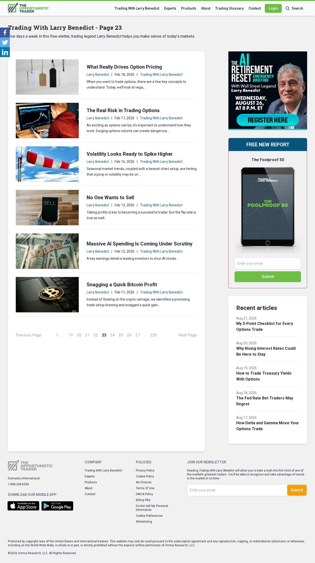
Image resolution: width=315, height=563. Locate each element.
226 (153, 335)
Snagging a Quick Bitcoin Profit (122, 285)
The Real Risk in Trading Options (123, 110)
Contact (255, 8)
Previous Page (28, 335)
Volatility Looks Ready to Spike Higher (130, 154)
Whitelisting (144, 521)
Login (273, 8)
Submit (268, 276)
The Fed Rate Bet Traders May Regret (264, 401)
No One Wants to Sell (110, 197)
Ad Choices (144, 482)
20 (79, 335)
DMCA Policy (144, 494)
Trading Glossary (229, 8)
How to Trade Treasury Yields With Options (264, 376)
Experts (170, 8)
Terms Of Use (145, 488)
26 (129, 335)
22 (96, 335)
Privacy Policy (145, 470)
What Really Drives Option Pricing (124, 67)
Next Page (188, 335)
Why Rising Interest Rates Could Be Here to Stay (266, 351)
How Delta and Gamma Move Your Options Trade (267, 426)
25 (121, 335)
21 (87, 335)
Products (188, 8)
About (205, 8)
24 (112, 335)
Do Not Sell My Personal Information (152, 508)
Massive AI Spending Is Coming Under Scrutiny (139, 244)
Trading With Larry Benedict (137, 8)
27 (137, 335)
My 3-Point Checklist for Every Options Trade (264, 326)
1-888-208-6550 (18, 484)
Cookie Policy (145, 476)
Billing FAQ (143, 500)
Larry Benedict (98, 74)
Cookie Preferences (149, 515)
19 (70, 335)
